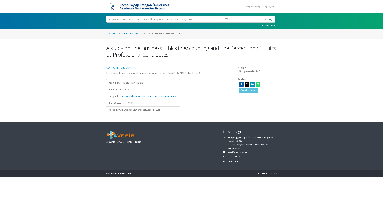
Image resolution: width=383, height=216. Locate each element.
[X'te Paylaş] (247, 84)
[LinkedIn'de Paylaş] (252, 84)
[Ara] (270, 19)
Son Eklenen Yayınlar (129, 33)
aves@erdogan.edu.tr (237, 152)
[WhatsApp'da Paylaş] (258, 84)
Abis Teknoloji (264, 173)
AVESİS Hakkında (124, 142)
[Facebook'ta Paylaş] (241, 84)
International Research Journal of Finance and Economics (148, 96)
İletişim (138, 142)
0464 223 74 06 (234, 161)
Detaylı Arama (267, 25)
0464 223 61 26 (234, 156)
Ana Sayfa (111, 33)
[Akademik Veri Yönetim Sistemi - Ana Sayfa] (112, 7)
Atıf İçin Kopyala (249, 90)
